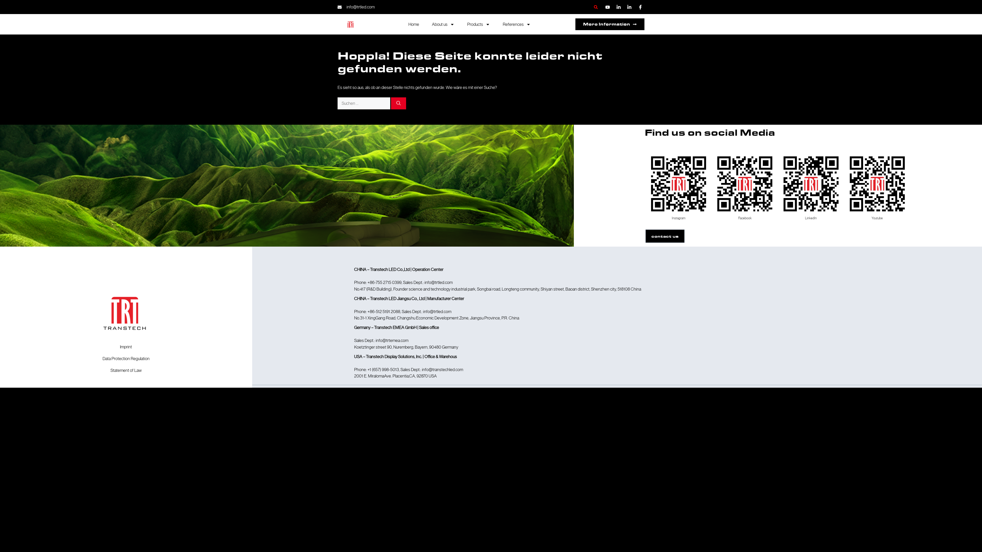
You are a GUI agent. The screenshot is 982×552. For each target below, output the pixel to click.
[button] (596, 7)
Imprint (126, 346)
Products (475, 24)
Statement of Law (126, 370)
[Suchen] (398, 103)
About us (440, 24)
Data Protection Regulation (126, 358)
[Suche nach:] (364, 103)
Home (413, 24)
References (513, 24)
